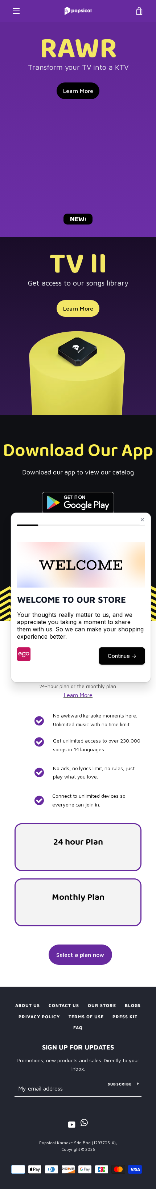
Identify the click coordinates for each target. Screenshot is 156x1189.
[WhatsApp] (84, 1124)
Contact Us (64, 1005)
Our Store (102, 1005)
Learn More (78, 91)
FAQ (78, 1027)
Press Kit (124, 1016)
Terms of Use (86, 1016)
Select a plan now (80, 954)
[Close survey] (142, 519)
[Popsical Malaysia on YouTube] (71, 1124)
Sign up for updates (78, 1047)
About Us (27, 1005)
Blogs (133, 1005)
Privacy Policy (39, 1016)
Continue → (122, 655)
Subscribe (120, 1084)
